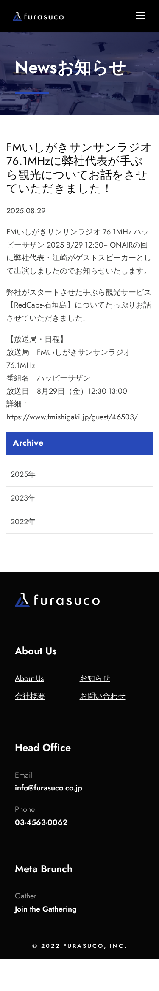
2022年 (23, 521)
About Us (29, 678)
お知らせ (95, 678)
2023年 (23, 498)
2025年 (23, 474)
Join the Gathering (46, 909)
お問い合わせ (103, 696)
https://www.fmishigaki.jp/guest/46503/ (72, 416)
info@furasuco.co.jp (48, 787)
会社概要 (30, 696)
